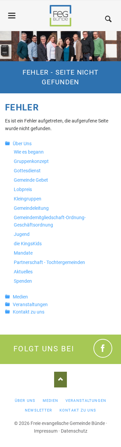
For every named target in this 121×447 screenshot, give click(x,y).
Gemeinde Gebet (31, 180)
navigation (11, 15)
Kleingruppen (27, 198)
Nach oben (60, 379)
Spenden (23, 281)
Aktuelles (23, 271)
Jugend (22, 234)
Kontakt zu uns (28, 312)
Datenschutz (74, 431)
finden (108, 19)
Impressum (45, 431)
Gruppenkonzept (31, 161)
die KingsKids (28, 243)
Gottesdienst (27, 170)
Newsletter (38, 410)
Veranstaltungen (30, 304)
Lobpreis (23, 189)
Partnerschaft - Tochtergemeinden (49, 262)
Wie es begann (29, 152)
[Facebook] (102, 348)
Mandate (23, 253)
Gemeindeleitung (31, 208)
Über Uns (22, 143)
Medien (20, 296)
